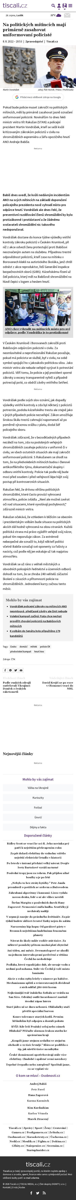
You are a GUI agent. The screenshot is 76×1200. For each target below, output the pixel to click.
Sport (38, 1128)
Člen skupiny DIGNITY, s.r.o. (53, 1184)
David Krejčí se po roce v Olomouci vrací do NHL (57, 686)
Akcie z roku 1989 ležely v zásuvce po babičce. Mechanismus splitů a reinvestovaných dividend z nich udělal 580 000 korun (38, 983)
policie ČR (45, 646)
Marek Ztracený (38, 1119)
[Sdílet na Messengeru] (10, 670)
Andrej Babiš (38, 1084)
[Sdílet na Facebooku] (5, 670)
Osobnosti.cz (16, 1137)
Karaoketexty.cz (37, 1137)
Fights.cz (43, 1141)
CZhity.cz (18, 1146)
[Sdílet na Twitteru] (15, 670)
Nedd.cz (15, 1141)
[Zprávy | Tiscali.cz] (15, 5)
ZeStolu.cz (56, 1132)
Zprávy (28, 1128)
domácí (23, 646)
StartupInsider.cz (38, 1150)
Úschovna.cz (58, 1137)
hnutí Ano (39, 651)
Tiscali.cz (15, 1128)
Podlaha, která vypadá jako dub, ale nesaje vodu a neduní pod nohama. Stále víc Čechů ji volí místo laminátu (38, 969)
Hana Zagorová (38, 1095)
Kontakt (7, 1187)
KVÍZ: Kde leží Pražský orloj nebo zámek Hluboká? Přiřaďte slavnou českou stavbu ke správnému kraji (38, 1031)
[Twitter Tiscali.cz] (37, 1193)
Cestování (59, 1128)
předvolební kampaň (20, 651)
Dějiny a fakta (38, 827)
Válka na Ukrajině (38, 787)
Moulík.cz (28, 1141)
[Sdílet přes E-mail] (21, 670)
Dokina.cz (58, 1141)
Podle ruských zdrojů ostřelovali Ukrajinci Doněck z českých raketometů (17, 687)
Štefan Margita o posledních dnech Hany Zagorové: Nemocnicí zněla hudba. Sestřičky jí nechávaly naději (38, 907)
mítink (33, 646)
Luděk (19, 15)
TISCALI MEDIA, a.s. (29, 1184)
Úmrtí (38, 817)
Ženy (47, 1128)
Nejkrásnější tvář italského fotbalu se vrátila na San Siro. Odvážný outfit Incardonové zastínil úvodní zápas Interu (38, 997)
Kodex (22, 1187)
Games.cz (18, 1132)
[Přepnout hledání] (53, 5)
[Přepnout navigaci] (59, 5)
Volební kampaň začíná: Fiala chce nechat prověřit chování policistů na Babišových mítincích (36, 621)
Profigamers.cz (37, 1132)
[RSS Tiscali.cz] (44, 1193)
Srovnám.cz (55, 1146)
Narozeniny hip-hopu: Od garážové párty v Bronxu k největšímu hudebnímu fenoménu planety (38, 931)
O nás (15, 1187)
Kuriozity (38, 797)
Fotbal (38, 807)
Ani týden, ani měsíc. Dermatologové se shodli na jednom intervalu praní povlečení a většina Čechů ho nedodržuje (38, 955)
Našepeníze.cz (35, 1146)
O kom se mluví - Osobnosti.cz (38, 1075)
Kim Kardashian (38, 1108)
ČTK (13, 659)
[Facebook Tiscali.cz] (31, 1193)
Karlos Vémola (38, 1113)
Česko (13, 646)
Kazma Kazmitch (38, 1100)
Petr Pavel (38, 1089)
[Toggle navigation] (70, 5)
